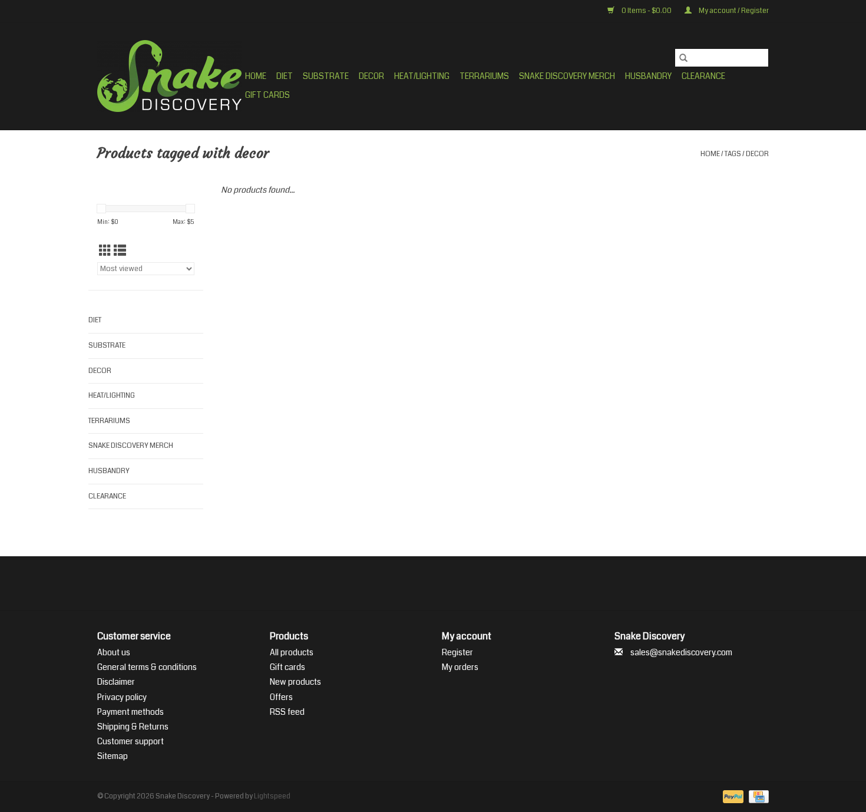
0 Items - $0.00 (646, 11)
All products (291, 652)
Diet (284, 76)
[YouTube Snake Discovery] (443, 583)
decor (757, 154)
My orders (460, 667)
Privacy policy (122, 697)
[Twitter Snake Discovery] (423, 583)
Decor (371, 76)
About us (113, 652)
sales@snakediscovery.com (681, 652)
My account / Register (733, 11)
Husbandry (648, 76)
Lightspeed (272, 796)
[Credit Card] (757, 797)
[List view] (120, 251)
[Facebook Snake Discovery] (402, 583)
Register (457, 652)
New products (295, 682)
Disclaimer (116, 682)
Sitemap (112, 756)
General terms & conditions (147, 667)
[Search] (683, 57)
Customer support (130, 741)
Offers (281, 697)
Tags (733, 154)
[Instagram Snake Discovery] (464, 583)
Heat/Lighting (421, 76)
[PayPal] (732, 797)
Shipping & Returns (132, 726)
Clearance (703, 76)
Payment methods (130, 712)
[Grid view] (105, 251)
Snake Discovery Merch (567, 76)
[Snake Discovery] (169, 76)
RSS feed (287, 712)
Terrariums (484, 76)
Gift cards (267, 95)
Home (255, 76)
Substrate (326, 76)
